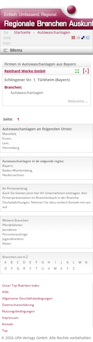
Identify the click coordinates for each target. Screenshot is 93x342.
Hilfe (5, 292)
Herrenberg (10, 148)
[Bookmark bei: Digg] (78, 38)
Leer (5, 143)
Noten (6, 243)
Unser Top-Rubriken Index (20, 285)
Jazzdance (9, 229)
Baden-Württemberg (17, 170)
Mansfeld (9, 134)
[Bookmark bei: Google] (88, 38)
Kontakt (7, 324)
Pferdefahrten (12, 225)
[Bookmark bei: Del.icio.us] (83, 38)
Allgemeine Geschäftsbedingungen (27, 298)
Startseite (22, 32)
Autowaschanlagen (53, 32)
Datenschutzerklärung (18, 305)
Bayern (7, 166)
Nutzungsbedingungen (18, 311)
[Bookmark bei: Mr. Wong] (73, 38)
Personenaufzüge (15, 234)
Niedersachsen (13, 175)
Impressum (10, 317)
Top (4, 330)
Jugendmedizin (13, 239)
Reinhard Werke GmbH (24, 71)
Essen (6, 138)
